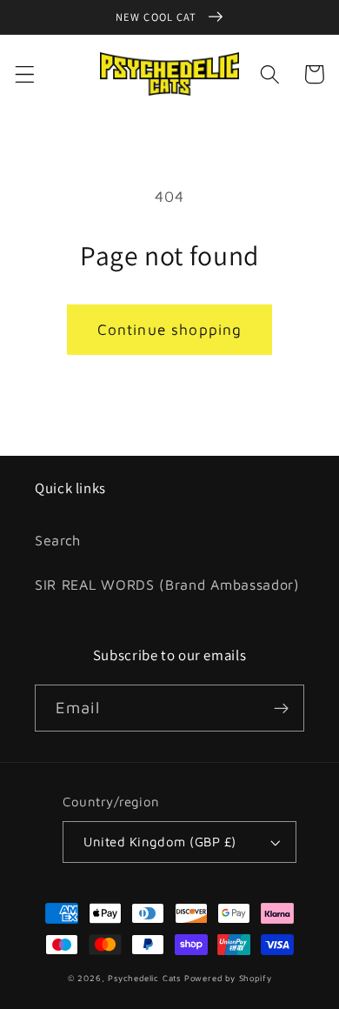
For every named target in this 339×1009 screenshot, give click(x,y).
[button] (25, 74)
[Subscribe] (281, 708)
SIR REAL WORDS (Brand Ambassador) (167, 584)
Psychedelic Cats (144, 978)
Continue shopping (170, 329)
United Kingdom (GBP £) (159, 841)
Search (58, 539)
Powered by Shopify (228, 978)
